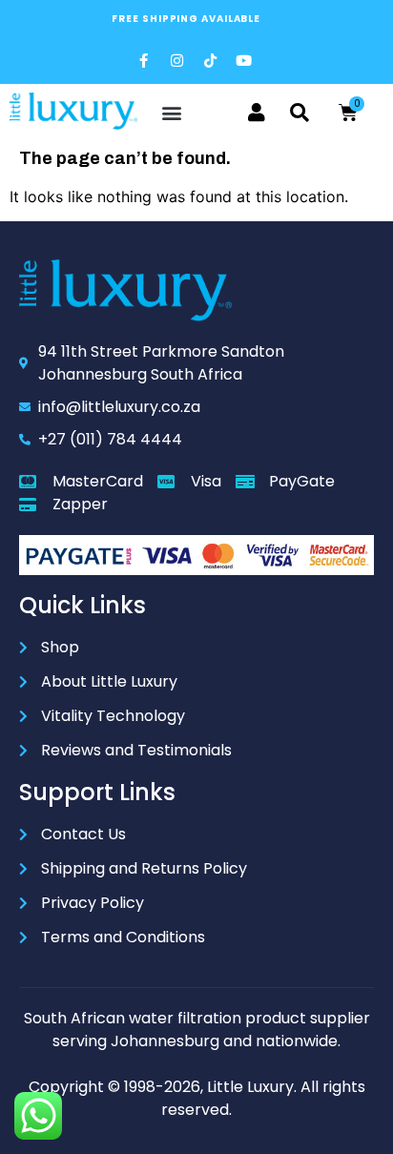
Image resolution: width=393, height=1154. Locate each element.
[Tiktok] (210, 60)
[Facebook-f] (143, 60)
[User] (257, 112)
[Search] (299, 112)
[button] (172, 113)
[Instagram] (176, 60)
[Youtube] (243, 60)
